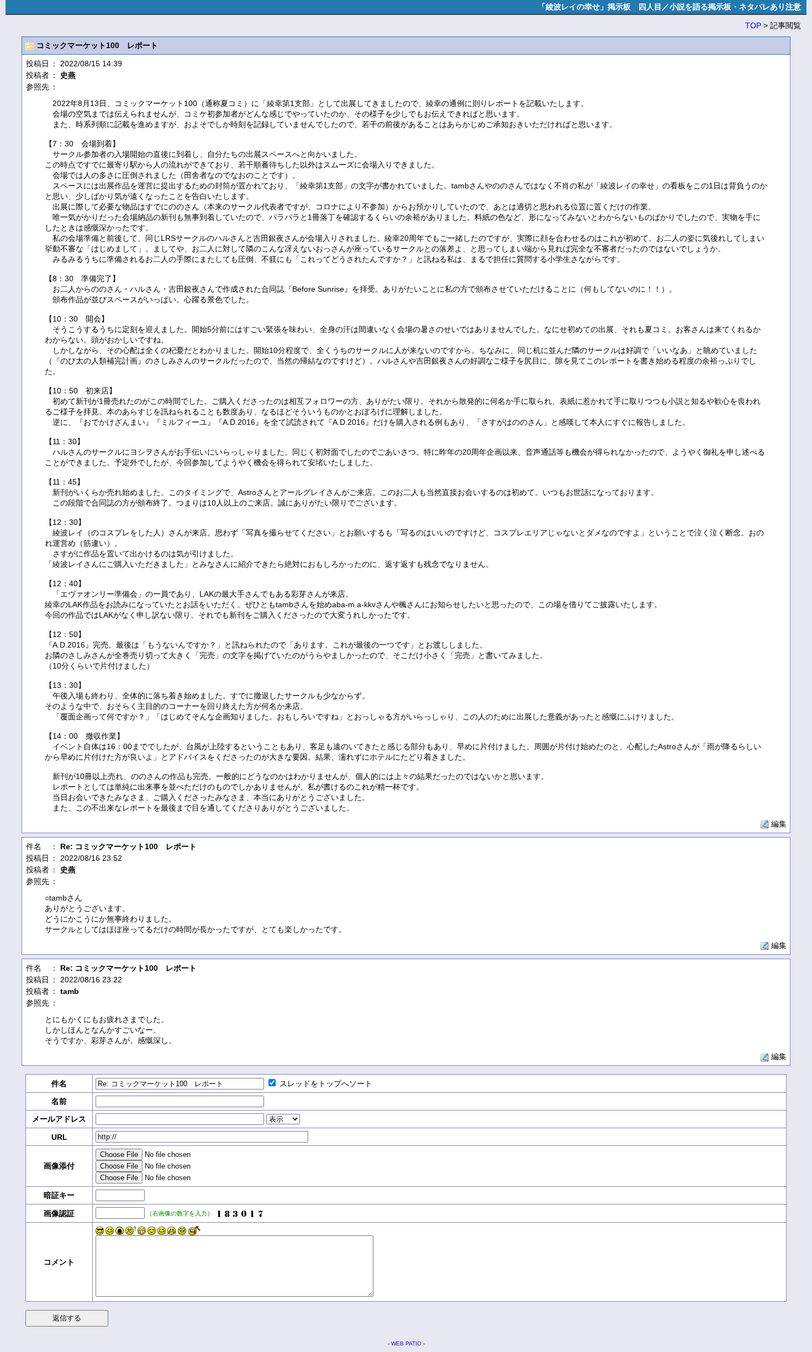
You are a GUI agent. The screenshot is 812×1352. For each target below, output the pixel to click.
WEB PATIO (406, 1343)
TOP (753, 25)
